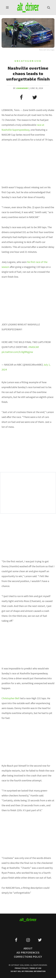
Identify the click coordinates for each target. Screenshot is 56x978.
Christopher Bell (11, 698)
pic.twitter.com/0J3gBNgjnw (17, 351)
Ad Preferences (28, 952)
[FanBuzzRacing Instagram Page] (28, 940)
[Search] (48, 7)
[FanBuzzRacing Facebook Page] (17, 940)
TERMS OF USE (35, 968)
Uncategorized (28, 61)
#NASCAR (33, 347)
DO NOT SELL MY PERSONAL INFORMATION (28, 971)
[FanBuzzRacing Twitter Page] (39, 940)
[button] (7, 7)
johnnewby (22, 88)
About (28, 948)
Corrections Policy (28, 956)
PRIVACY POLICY (22, 968)
